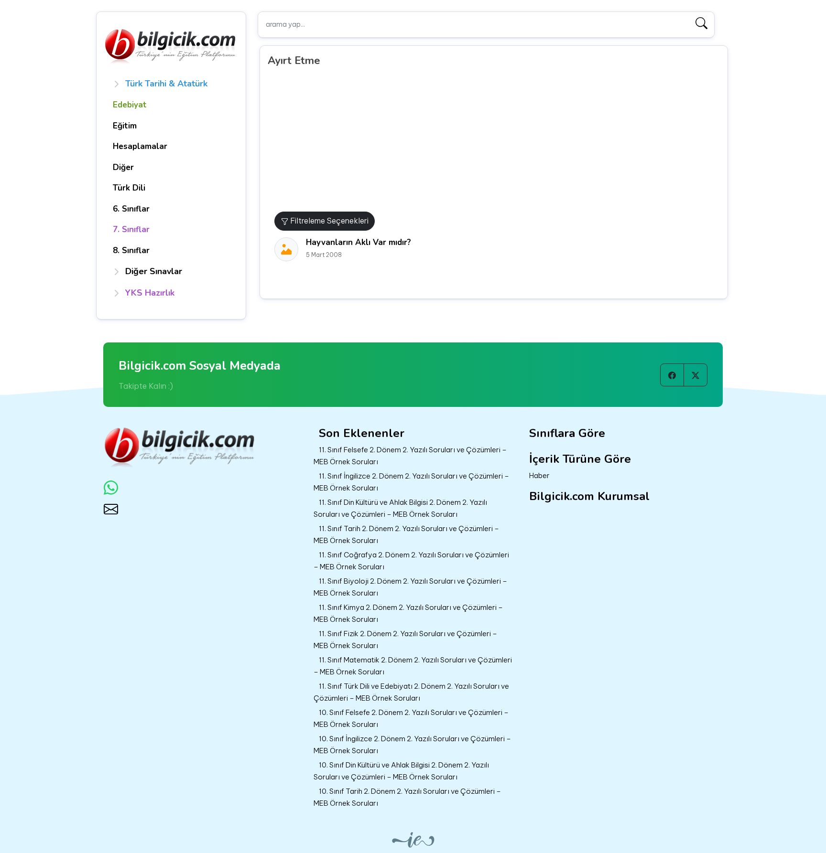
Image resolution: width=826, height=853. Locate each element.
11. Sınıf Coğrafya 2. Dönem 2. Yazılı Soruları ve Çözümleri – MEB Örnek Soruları (411, 560)
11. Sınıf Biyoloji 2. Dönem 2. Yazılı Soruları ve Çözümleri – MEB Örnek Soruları (410, 586)
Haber (539, 475)
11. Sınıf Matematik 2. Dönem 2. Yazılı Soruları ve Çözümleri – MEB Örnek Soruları (413, 665)
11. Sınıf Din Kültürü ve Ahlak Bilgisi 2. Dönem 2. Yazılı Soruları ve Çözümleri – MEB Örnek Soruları (400, 508)
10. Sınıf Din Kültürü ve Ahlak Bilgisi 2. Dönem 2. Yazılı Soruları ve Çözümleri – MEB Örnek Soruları (401, 770)
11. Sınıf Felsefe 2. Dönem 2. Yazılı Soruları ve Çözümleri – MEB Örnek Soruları (410, 455)
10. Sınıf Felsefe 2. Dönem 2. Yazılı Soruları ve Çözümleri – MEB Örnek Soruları (411, 718)
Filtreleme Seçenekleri (328, 220)
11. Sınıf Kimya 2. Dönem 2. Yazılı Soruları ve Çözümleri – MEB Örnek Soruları (408, 613)
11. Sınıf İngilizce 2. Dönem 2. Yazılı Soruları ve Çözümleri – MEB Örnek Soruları (411, 481)
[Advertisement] (497, 140)
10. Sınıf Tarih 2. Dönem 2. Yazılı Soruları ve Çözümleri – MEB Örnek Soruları (407, 797)
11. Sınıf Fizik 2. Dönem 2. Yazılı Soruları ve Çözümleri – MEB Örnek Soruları (405, 639)
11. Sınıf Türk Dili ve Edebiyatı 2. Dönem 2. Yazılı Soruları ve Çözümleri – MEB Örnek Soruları (411, 692)
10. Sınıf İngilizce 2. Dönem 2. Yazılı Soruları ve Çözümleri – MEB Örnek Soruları (412, 744)
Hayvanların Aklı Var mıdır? (358, 242)
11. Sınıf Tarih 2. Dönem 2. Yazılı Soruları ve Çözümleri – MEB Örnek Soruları (406, 534)
